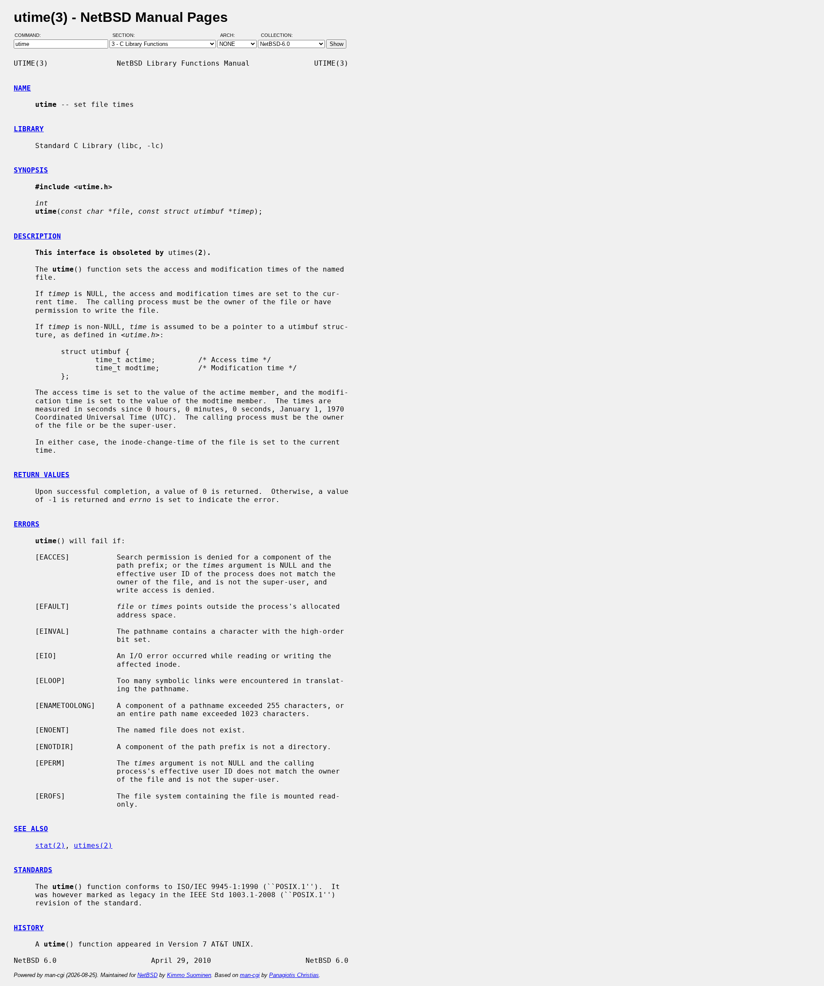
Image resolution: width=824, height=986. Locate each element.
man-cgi (250, 975)
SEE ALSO (31, 829)
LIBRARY (29, 129)
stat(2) (50, 845)
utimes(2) (93, 845)
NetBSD (147, 975)
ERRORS (26, 524)
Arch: (231, 35)
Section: (125, 35)
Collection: (277, 35)
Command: (30, 35)
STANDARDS (33, 870)
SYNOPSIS (31, 170)
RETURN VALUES (42, 475)
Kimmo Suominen (189, 975)
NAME (22, 88)
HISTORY (29, 928)
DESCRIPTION (37, 236)
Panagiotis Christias (294, 975)
